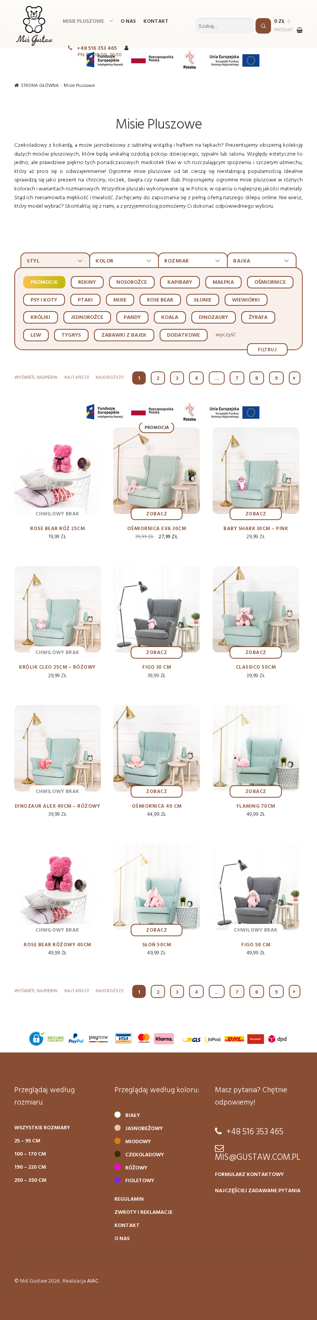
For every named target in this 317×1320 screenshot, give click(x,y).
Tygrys (71, 335)
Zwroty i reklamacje (143, 1212)
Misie (119, 300)
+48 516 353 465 (97, 48)
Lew (36, 335)
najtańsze (77, 377)
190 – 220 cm (30, 1167)
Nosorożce (131, 282)
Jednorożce (87, 317)
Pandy (132, 317)
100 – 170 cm (30, 1154)
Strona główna (40, 86)
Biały (132, 1115)
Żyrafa (258, 317)
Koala (169, 317)
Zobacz (156, 514)
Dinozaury (213, 317)
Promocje (44, 282)
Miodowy (138, 1141)
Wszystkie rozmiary (42, 1127)
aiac (92, 1281)
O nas (128, 21)
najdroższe (109, 377)
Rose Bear (160, 300)
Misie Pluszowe (83, 21)
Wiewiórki (246, 300)
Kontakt (156, 21)
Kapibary (179, 282)
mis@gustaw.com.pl (258, 1157)
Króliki (40, 317)
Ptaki (85, 300)
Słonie (202, 300)
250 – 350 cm (30, 1180)
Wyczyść (226, 335)
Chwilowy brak (57, 514)
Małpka (223, 282)
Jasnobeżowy (144, 1128)
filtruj (267, 349)
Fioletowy (139, 1180)
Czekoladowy (144, 1155)
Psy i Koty (44, 300)
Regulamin (129, 1199)
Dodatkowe (183, 335)
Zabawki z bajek (124, 335)
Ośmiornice (270, 282)
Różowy (136, 1168)
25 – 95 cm (27, 1141)
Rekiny (87, 282)
